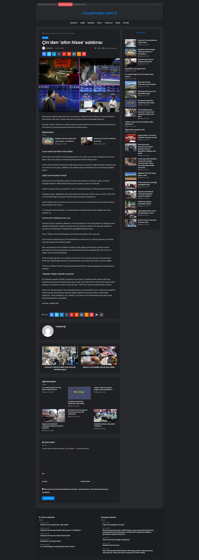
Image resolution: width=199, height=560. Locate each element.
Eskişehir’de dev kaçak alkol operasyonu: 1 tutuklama (146, 51)
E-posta (45, 481)
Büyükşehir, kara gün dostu (135, 69)
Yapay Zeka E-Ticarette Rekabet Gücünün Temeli (147, 136)
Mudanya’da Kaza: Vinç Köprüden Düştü (147, 92)
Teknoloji (108, 23)
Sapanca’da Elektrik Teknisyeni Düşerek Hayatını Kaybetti (52, 426)
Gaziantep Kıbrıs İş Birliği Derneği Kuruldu (147, 183)
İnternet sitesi (85, 481)
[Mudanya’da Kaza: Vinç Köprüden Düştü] (130, 94)
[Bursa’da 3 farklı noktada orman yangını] (130, 85)
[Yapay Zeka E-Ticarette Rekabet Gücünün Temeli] (130, 138)
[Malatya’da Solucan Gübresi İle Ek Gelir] (86, 141)
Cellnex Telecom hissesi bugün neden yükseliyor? (103, 389)
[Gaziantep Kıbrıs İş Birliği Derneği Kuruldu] (130, 185)
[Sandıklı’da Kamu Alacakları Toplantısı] (105, 415)
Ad (43, 473)
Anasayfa (73, 23)
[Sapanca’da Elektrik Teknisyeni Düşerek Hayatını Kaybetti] (53, 415)
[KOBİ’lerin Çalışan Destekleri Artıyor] (130, 204)
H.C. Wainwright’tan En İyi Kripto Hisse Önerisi (51, 389)
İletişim (126, 23)
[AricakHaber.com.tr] (99, 13)
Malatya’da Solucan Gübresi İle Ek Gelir (86, 4)
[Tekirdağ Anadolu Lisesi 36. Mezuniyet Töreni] (130, 214)
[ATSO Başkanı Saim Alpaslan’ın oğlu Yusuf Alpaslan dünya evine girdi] (130, 113)
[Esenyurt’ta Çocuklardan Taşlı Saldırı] (130, 43)
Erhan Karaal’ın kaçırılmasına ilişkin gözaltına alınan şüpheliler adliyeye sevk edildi (147, 149)
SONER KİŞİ (49, 48)
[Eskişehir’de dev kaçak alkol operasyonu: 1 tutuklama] (48, 141)
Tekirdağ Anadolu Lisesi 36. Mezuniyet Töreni (147, 212)
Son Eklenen (141, 33)
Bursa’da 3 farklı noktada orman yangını (147, 83)
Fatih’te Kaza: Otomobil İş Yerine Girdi (147, 221)
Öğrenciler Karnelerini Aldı (135, 130)
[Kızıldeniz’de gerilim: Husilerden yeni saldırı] (79, 393)
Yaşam (117, 23)
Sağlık (99, 23)
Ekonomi (91, 23)
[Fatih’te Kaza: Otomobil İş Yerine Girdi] (130, 223)
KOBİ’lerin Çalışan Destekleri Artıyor (144, 203)
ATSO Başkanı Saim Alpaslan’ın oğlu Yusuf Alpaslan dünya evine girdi (146, 113)
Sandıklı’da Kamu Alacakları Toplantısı (104, 425)
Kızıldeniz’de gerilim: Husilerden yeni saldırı (76, 402)
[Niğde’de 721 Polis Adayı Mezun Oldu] (130, 176)
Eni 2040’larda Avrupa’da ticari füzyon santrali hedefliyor (77, 412)
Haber (82, 23)
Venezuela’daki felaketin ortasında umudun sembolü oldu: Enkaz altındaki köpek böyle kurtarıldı (147, 163)
